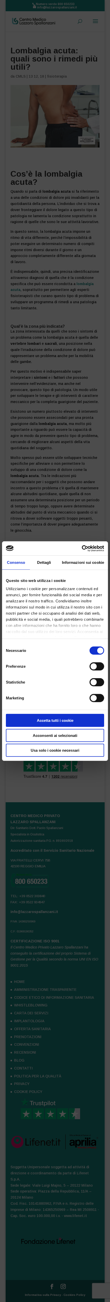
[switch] (97, 666)
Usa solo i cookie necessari (55, 750)
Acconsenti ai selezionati (55, 735)
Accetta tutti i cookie (55, 720)
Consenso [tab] (16, 562)
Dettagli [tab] (44, 562)
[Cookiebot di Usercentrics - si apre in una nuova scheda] (81, 548)
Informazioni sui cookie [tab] (83, 562)
